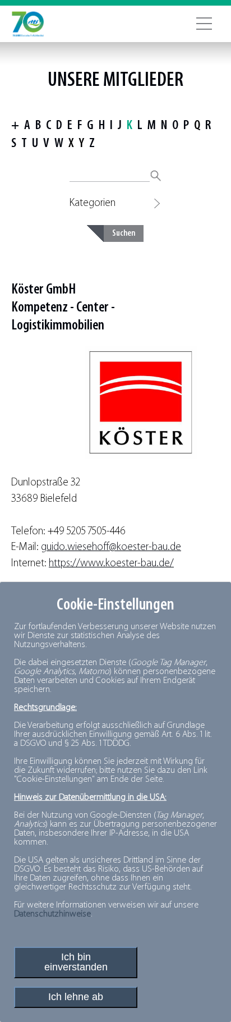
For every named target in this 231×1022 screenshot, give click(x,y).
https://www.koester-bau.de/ (111, 563)
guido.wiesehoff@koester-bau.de (111, 547)
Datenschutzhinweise (52, 914)
